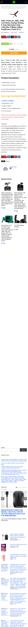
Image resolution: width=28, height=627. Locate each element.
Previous (2, 498)
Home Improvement (14, 616)
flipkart (8, 161)
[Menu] (2, 2)
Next (25, 498)
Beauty (11, 573)
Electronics (8, 6)
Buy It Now (14, 53)
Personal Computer (14, 539)
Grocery (11, 604)
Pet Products (12, 547)
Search (3, 447)
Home (2, 6)
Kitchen (11, 558)
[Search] (25, 2)
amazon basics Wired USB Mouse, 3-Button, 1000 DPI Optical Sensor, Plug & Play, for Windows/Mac (14, 460)
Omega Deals (6, 32)
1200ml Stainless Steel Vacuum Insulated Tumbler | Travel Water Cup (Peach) (12, 467)
